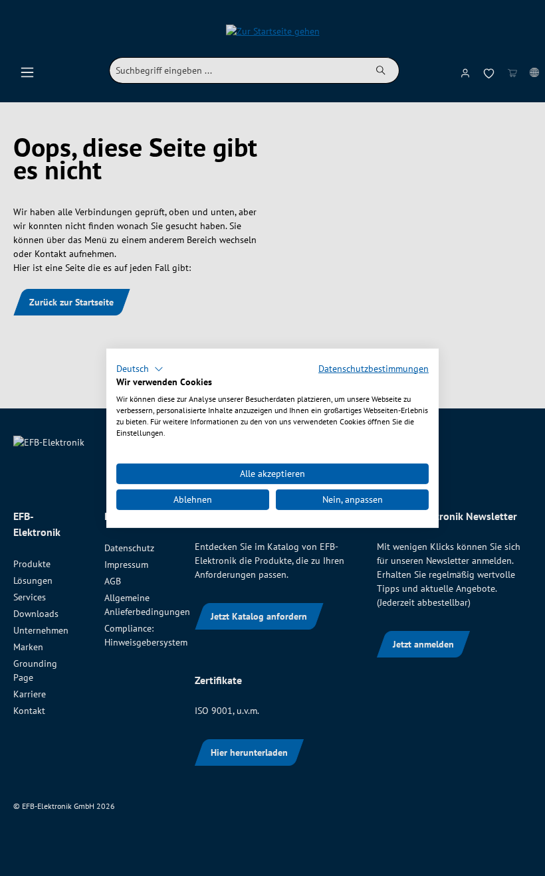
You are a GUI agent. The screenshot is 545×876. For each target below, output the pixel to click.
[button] (140, 369)
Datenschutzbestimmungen (373, 368)
